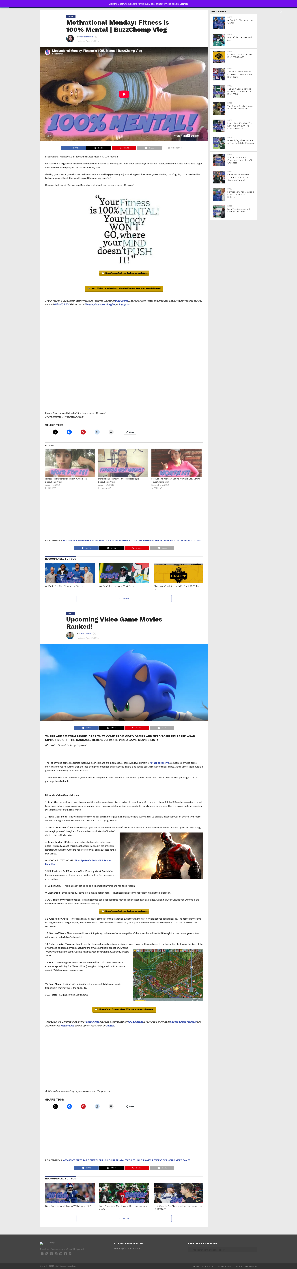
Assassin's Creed (72, 1160)
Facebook (99, 304)
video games (183, 1160)
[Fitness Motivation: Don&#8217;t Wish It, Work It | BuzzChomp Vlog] (70, 463)
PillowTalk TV (61, 304)
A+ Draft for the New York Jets (116, 586)
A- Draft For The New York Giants (63, 586)
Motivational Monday (156, 540)
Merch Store (208, 1266)
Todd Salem (85, 633)
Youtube (196, 540)
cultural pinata (114, 1160)
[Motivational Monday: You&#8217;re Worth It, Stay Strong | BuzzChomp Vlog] (176, 463)
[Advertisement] (124, 381)
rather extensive (159, 762)
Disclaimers (251, 1266)
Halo (139, 1160)
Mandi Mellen (86, 36)
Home (196, 1266)
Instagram (124, 304)
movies (147, 1160)
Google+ (110, 304)
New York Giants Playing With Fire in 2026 (68, 1206)
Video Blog (176, 540)
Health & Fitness (108, 540)
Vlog (187, 540)
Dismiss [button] (183, 3)
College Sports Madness (183, 1021)
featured (83, 540)
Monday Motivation (130, 540)
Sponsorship (224, 1266)
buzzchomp (70, 540)
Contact (238, 1266)
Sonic (171, 1160)
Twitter (89, 304)
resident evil (159, 1160)
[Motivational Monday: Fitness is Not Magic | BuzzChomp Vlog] (123, 463)
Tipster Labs (67, 1025)
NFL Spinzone (135, 1021)
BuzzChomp (121, 300)
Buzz (86, 1160)
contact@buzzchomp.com (127, 1248)
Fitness (94, 540)
